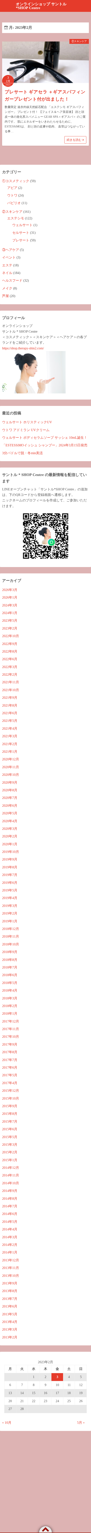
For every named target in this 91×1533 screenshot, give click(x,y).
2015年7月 (9, 1121)
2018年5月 (9, 983)
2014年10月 (10, 1183)
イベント (9, 257)
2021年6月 (9, 713)
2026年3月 (9, 590)
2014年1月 (9, 1252)
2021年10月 (10, 690)
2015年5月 (9, 1137)
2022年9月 (9, 644)
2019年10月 (10, 852)
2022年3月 (9, 667)
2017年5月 (9, 1075)
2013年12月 (10, 1260)
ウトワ (12, 195)
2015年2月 (9, 1152)
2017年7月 (9, 1060)
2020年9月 (9, 782)
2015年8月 (9, 1113)
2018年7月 (9, 967)
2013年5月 (9, 1314)
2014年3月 (9, 1237)
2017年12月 (10, 1021)
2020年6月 (9, 805)
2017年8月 (9, 1052)
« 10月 (6, 1422)
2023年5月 (9, 620)
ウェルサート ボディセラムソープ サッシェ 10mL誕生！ (44, 437)
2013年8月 (9, 1291)
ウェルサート (22, 225)
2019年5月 (9, 890)
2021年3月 (9, 736)
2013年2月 (9, 1337)
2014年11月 (10, 1175)
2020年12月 (10, 759)
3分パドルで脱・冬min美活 (22, 453)
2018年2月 (9, 1006)
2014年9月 (9, 1191)
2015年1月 (9, 1160)
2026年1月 (9, 597)
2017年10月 (10, 1036)
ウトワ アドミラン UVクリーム (26, 430)
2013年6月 (9, 1306)
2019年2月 (9, 913)
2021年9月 (9, 697)
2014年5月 (9, 1221)
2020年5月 (9, 813)
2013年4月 (9, 1322)
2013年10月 (10, 1275)
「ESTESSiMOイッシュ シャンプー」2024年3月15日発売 (44, 445)
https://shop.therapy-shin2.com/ (23, 348)
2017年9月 (9, 1044)
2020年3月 (9, 828)
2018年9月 (9, 952)
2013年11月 (10, 1268)
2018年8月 (9, 960)
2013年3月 (9, 1329)
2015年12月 (10, 1090)
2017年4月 (9, 1083)
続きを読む (74, 139)
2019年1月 (9, 921)
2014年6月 (9, 1214)
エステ (7, 265)
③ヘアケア (10, 250)
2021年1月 (9, 751)
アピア (12, 188)
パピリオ (14, 203)
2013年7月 (9, 1299)
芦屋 (5, 296)
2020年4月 (9, 821)
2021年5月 (9, 720)
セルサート (20, 232)
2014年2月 (9, 1245)
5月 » (81, 1422)
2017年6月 (9, 1067)
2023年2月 (9, 628)
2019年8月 (9, 867)
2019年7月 (9, 875)
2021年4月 (9, 728)
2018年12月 (10, 929)
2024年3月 (9, 605)
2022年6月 (9, 659)
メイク (7, 288)
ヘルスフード (12, 280)
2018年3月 (9, 998)
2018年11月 (10, 936)
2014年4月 (9, 1229)
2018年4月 (9, 990)
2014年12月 (10, 1167)
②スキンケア (79, 41)
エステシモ (15, 218)
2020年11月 (10, 767)
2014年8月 (9, 1198)
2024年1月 (9, 613)
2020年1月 (9, 844)
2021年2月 (9, 744)
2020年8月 (9, 790)
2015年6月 (9, 1129)
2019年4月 (9, 898)
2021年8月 (9, 705)
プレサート (20, 240)
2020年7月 (9, 798)
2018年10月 (10, 944)
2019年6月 (9, 882)
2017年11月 (10, 1029)
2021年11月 (10, 682)
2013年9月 (9, 1283)
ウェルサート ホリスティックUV (27, 422)
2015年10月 (10, 1098)
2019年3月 (9, 906)
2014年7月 (9, 1206)
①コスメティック (15, 181)
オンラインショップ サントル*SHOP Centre (41, 6)
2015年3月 (9, 1144)
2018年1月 (9, 1013)
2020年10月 (10, 774)
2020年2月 (9, 836)
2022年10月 (10, 636)
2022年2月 (9, 674)
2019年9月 (9, 859)
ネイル (7, 273)
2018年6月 (9, 975)
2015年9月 (9, 1106)
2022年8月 (9, 651)
